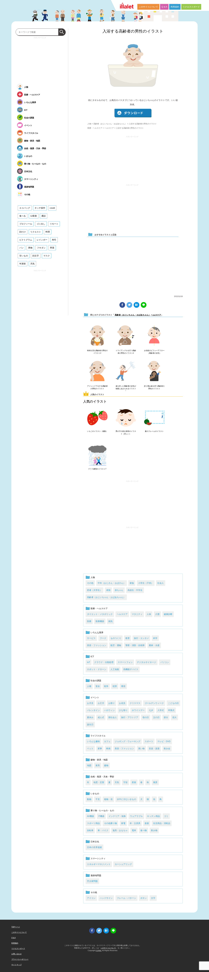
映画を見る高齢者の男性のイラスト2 (97, 352)
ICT (92, 656)
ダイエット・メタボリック (100, 614)
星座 (134, 782)
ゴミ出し (41, 224)
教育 (127, 638)
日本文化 (95, 841)
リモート (54, 224)
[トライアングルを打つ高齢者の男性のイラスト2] (125, 335)
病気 (110, 621)
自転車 (90, 830)
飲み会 (167, 748)
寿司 (54, 240)
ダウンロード (132, 113)
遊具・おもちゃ (120, 830)
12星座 (33, 216)
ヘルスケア (109, 128)
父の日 (156, 717)
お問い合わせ (16, 954)
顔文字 (35, 255)
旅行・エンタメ (141, 638)
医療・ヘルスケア (94, 128)
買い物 (141, 748)
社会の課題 (96, 680)
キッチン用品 (153, 816)
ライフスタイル (98, 735)
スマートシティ (98, 858)
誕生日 (90, 724)
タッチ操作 (40, 208)
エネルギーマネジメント (98, 864)
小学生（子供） (145, 583)
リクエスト (35, 232)
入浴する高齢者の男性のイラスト (133, 31)
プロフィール (25, 224)
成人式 (101, 717)
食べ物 (143, 830)
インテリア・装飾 (117, 816)
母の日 (145, 717)
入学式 (160, 710)
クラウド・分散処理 (103, 662)
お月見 (90, 703)
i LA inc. (99, 951)
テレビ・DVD (163, 741)
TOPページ (15, 927)
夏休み (90, 717)
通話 (43, 216)
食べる (22, 216)
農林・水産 (154, 645)
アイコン (91, 898)
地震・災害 (98, 782)
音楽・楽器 (154, 748)
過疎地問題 (96, 875)
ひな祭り (123, 710)
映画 (108, 748)
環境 (123, 686)
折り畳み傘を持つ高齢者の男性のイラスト (154, 387)
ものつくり (115, 638)
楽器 (147, 823)
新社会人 (112, 717)
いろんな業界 (97, 632)
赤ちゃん (119, 590)
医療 (89, 621)
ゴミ (166, 816)
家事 (100, 748)
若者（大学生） (94, 590)
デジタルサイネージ (146, 662)
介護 (157, 614)
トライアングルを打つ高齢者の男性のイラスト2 (126, 352)
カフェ (107, 741)
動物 (89, 799)
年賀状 (22, 263)
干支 (98, 799)
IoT (88, 662)
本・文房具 (135, 823)
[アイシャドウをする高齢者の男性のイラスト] (97, 371)
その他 (90, 583)
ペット (90, 748)
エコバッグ (24, 208)
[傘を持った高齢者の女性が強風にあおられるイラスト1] (125, 371)
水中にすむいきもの (126, 799)
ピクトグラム (25, 240)
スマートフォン (125, 662)
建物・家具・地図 (99, 759)
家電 (123, 823)
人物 (89, 124)
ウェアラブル (136, 816)
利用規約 (175, 7)
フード (103, 638)
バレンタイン (93, 710)
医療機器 (100, 621)
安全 (98, 686)
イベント (95, 697)
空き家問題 (92, 881)
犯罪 (115, 686)
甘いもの (23, 255)
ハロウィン (109, 710)
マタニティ (137, 614)
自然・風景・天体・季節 (102, 776)
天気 (117, 782)
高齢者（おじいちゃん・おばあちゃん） (110, 124)
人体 (149, 614)
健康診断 (168, 614)
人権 (89, 686)
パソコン (164, 662)
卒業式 (171, 710)
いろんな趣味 (93, 741)
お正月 (101, 703)
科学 (155, 638)
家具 (98, 765)
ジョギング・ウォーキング (127, 741)
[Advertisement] (132, 159)
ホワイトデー (138, 710)
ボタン (143, 898)
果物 (30, 247)
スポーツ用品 (93, 823)
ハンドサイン (106, 898)
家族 (132, 583)
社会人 (160, 583)
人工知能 (114, 669)
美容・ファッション (96, 645)
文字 (153, 898)
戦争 (106, 686)
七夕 (151, 710)
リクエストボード (191, 7)
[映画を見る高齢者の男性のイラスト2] (97, 335)
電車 (134, 830)
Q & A (164, 7)
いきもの (95, 793)
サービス (91, 638)
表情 (108, 590)
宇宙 (125, 782)
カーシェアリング (123, 864)
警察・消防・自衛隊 (135, 645)
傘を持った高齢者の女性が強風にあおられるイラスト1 (126, 388)
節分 (166, 717)
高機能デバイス (130, 669)
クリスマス (135, 703)
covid (52, 208)
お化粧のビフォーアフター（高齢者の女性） (154, 352)
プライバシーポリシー (19, 959)
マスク (46, 255)
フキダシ (41, 247)
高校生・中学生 (135, 590)
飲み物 (154, 830)
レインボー (42, 240)
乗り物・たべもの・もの (102, 810)
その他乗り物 (110, 823)
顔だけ (22, 232)
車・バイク (103, 830)
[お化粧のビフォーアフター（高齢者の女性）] (154, 335)
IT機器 (101, 816)
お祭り (111, 703)
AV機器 (90, 816)
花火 (174, 717)
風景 (155, 782)
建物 (106, 765)
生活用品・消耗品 (161, 823)
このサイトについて (148, 7)
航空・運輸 (115, 645)
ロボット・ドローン (96, 669)
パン (21, 247)
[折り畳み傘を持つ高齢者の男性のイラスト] (154, 371)
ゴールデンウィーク (154, 703)
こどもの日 (173, 703)
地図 (89, 765)
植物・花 (108, 799)
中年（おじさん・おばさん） (111, 583)
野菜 (52, 247)
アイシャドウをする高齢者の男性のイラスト (97, 387)
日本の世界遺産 (94, 847)
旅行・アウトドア (129, 717)
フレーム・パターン (126, 898)
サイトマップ (16, 965)
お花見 (122, 703)
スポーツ (149, 741)
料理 (47, 232)
